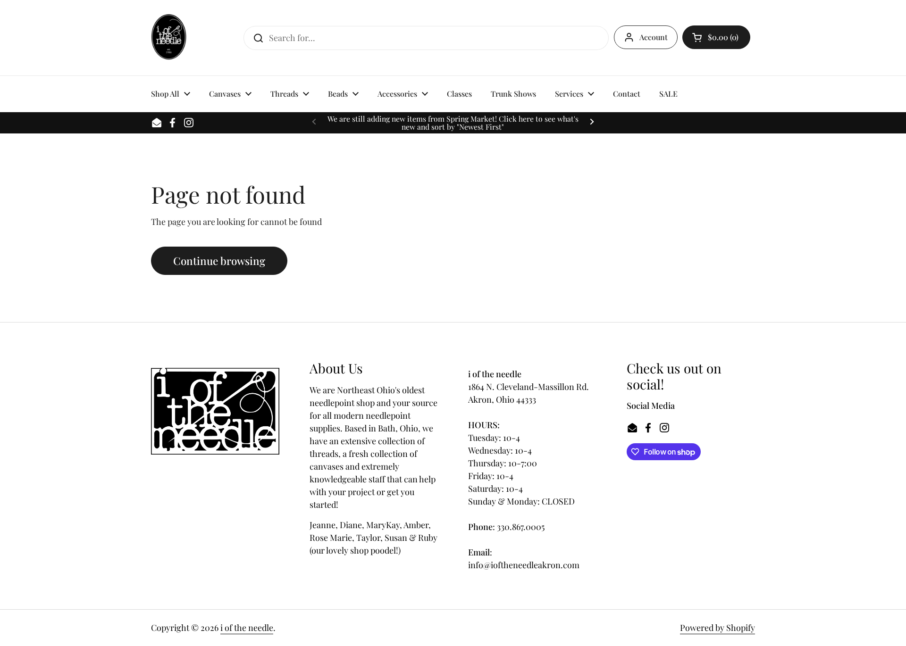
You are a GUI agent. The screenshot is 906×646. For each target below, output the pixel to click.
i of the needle (246, 627)
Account (653, 37)
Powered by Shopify (717, 627)
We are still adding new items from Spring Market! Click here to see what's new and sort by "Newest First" (453, 123)
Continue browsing (219, 261)
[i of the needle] (168, 37)
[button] (716, 37)
